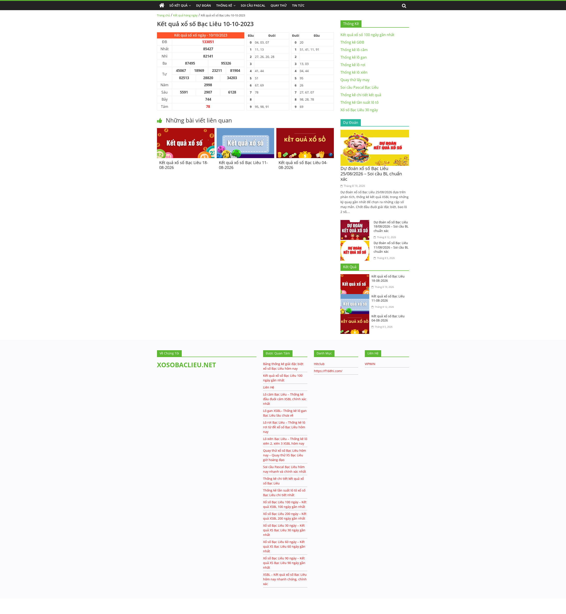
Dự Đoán (203, 5)
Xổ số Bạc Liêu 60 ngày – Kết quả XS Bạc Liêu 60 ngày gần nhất (284, 546)
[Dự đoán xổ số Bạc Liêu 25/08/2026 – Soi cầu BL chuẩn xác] (374, 132)
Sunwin (6, 605)
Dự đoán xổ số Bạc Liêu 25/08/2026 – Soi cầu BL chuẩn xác (371, 173)
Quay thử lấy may (354, 79)
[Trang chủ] (162, 5)
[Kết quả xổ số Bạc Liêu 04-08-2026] (305, 130)
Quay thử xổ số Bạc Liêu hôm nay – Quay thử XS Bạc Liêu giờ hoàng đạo (284, 455)
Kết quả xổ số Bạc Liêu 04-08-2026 (303, 165)
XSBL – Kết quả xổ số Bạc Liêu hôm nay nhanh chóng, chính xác (285, 579)
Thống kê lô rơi (352, 64)
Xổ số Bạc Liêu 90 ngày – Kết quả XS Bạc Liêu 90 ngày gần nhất (284, 563)
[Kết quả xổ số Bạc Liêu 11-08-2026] (245, 130)
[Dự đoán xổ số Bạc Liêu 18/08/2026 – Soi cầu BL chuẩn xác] (355, 222)
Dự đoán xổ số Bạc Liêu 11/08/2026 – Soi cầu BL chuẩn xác (391, 247)
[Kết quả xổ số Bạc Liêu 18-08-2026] (185, 130)
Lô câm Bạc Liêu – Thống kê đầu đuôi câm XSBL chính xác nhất (284, 399)
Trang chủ (163, 15)
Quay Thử (279, 5)
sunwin (21, 611)
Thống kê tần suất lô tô (359, 102)
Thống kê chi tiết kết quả (360, 94)
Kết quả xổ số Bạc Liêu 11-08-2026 (243, 165)
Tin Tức (298, 5)
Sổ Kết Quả (178, 5)
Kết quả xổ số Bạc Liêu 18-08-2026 (183, 165)
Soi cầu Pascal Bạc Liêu (359, 87)
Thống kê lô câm (354, 49)
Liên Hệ (268, 387)
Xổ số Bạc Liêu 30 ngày (359, 109)
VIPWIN (370, 364)
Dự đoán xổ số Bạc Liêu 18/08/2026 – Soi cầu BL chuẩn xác (391, 226)
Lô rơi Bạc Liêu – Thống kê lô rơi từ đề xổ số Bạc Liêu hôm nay (284, 427)
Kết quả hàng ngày (185, 15)
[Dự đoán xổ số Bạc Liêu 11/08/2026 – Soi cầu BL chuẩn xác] (355, 243)
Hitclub (319, 364)
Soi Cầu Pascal (253, 5)
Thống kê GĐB (352, 42)
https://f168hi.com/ (328, 371)
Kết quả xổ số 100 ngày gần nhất (367, 34)
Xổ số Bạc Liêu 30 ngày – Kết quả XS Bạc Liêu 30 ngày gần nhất (284, 530)
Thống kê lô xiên (353, 72)
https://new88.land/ (42, 601)
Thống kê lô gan (353, 57)
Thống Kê (224, 5)
